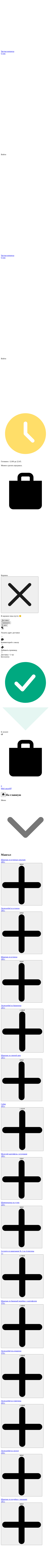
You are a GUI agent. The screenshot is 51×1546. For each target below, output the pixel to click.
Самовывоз (6, 623)
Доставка (5, 620)
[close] (19, 594)
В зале (4, 625)
